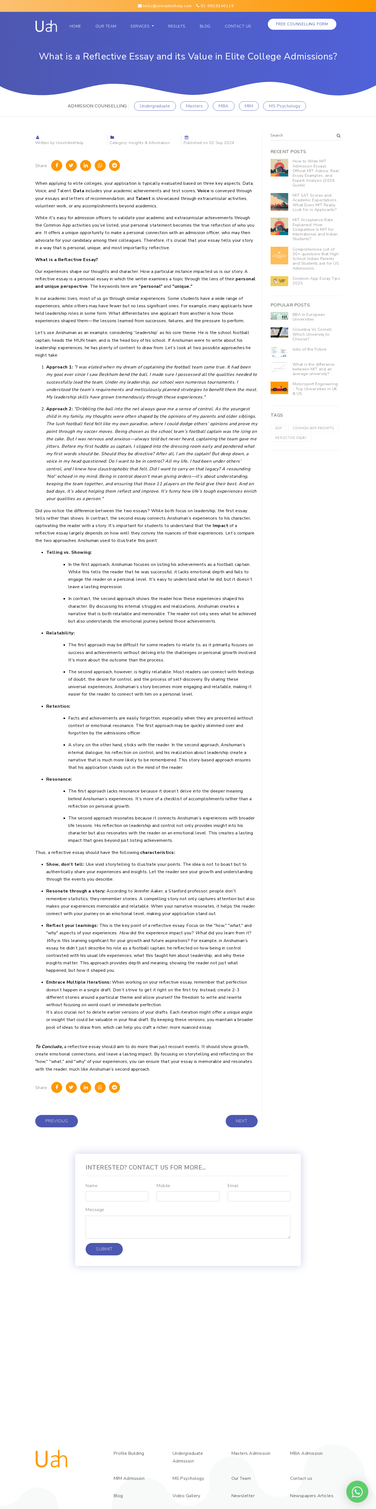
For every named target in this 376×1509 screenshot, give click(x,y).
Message (95, 1210)
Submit (104, 1249)
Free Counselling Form (302, 24)
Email (233, 1186)
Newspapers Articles (311, 1496)
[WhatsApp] (100, 165)
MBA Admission (306, 1453)
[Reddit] (114, 165)
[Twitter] (71, 165)
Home (77, 26)
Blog (205, 26)
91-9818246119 (216, 6)
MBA (223, 106)
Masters (194, 106)
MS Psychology (284, 106)
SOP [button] (278, 428)
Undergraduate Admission (188, 1457)
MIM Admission (129, 1478)
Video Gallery (186, 1496)
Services (140, 26)
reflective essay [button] (291, 438)
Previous (56, 1121)
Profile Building (129, 1453)
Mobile (163, 1186)
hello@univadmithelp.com (167, 6)
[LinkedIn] (85, 165)
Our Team (107, 26)
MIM (249, 106)
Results (176, 26)
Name (91, 1186)
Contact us (238, 26)
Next (241, 1121)
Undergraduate (155, 106)
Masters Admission (251, 1453)
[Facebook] (56, 165)
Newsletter (243, 1496)
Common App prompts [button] (313, 428)
